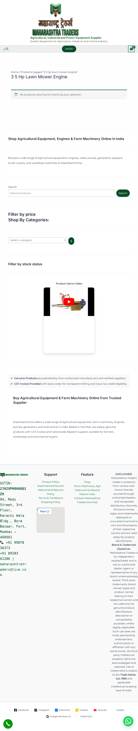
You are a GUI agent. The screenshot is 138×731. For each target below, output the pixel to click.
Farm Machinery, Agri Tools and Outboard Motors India (87, 490)
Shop (87, 482)
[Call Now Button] (8, 723)
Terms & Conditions (51, 498)
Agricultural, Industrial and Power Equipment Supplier (66, 37)
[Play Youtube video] (69, 302)
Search (12, 186)
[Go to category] (71, 241)
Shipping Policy (50, 502)
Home (15, 72)
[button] (6, 49)
